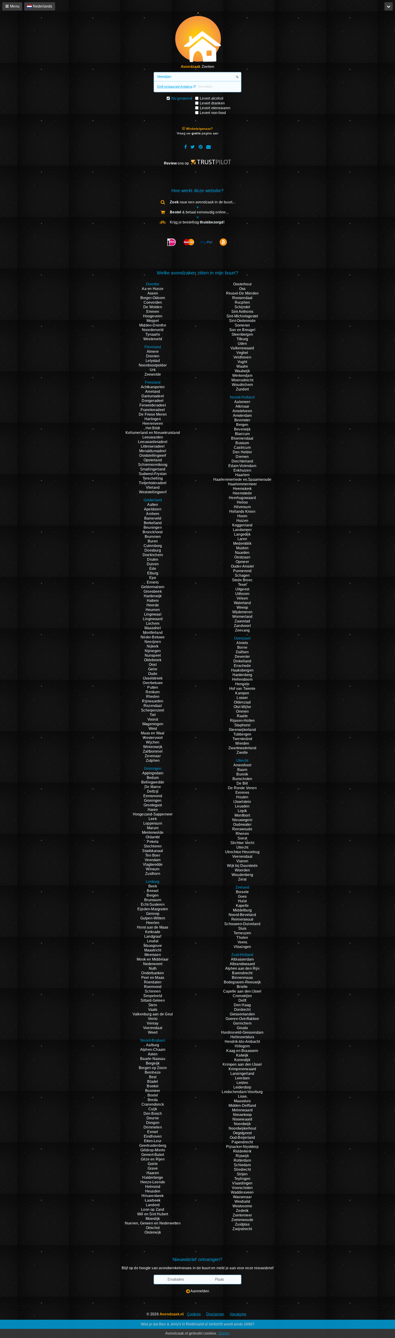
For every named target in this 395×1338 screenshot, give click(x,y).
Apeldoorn (152, 509)
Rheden (152, 696)
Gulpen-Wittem (152, 918)
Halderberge (152, 1177)
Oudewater (242, 824)
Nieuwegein (242, 820)
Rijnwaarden (152, 701)
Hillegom (242, 1046)
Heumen (153, 610)
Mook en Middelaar (152, 959)
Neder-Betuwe (153, 637)
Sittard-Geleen (153, 1000)
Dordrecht (242, 1009)
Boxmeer (152, 1091)
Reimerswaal (242, 919)
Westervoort (153, 738)
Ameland (152, 391)
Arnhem (152, 514)
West (153, 728)
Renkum (153, 692)
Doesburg (152, 550)
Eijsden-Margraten (152, 909)
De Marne (152, 787)
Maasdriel (152, 628)
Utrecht (242, 847)
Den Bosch (153, 1113)
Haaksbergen (242, 670)
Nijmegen (153, 651)
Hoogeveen (153, 316)
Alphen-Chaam (152, 1049)
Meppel (153, 321)
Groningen (153, 800)
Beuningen (153, 527)
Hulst (242, 901)
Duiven (153, 564)
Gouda (242, 1028)
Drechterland (242, 461)
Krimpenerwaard (242, 1069)
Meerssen (152, 955)
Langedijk (242, 534)
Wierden (242, 743)
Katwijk (242, 1055)
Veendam (152, 860)
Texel (242, 585)
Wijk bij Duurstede (242, 866)
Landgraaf (152, 936)
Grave (153, 1168)
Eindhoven (153, 1136)
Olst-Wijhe (242, 707)
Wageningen (152, 724)
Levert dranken (212, 103)
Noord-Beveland (242, 915)
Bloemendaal (242, 438)
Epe (152, 578)
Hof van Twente (242, 688)
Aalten (152, 505)
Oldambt (153, 837)
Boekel (152, 1086)
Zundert (242, 389)
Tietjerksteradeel (152, 483)
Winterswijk (152, 747)
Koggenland (242, 525)
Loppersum (152, 823)
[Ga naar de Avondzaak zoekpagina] (197, 39)
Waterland (242, 603)
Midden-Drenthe (152, 325)
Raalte (242, 716)
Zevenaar (153, 756)
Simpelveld (152, 996)
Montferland (153, 632)
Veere (242, 942)
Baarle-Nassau (152, 1059)
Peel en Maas (152, 978)
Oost (153, 664)
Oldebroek (152, 660)
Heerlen (152, 923)
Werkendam (242, 375)
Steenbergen (242, 334)
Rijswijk (242, 1156)
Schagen (242, 575)
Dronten (152, 356)
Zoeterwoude (242, 1220)
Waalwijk (242, 371)
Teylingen (242, 1179)
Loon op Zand (152, 1209)
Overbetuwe (153, 683)
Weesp (242, 607)
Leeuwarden (152, 437)
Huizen (242, 521)
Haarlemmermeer (242, 484)
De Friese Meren (153, 414)
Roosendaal (242, 298)
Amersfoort (242, 765)
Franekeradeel (153, 410)
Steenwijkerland (242, 730)
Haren (153, 810)
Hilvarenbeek (152, 1196)
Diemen (242, 457)
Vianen (242, 861)
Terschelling (153, 478)
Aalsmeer (242, 402)
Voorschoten (242, 1188)
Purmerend (242, 571)
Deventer (242, 656)
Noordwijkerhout (242, 1128)
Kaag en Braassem (242, 1051)
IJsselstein (242, 802)
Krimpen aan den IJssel (242, 1064)
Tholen (242, 938)
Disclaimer (215, 1314)
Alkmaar (242, 406)
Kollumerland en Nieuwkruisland (152, 433)
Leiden (242, 1083)
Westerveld (152, 339)
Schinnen (153, 991)
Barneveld (152, 518)
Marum (152, 828)
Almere (153, 351)
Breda (153, 1100)
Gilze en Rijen (153, 1159)
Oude (152, 674)
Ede (152, 569)
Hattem (153, 601)
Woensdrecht (242, 380)
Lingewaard (153, 619)
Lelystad (153, 361)
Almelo (242, 643)
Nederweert (153, 964)
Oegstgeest (242, 1133)
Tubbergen (242, 734)
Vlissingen (242, 947)
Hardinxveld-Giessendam (242, 1032)
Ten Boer (152, 855)
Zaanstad (242, 621)
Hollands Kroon (242, 511)
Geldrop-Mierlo (152, 1150)
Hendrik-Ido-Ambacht (242, 1041)
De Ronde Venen (242, 788)
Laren (242, 539)
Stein (152, 1005)
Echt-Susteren (153, 904)
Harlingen (152, 419)
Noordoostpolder (153, 365)
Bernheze (153, 1072)
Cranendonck (152, 1104)
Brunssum (152, 900)
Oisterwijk (152, 1232)
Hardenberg (242, 675)
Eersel (152, 1132)
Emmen (152, 311)
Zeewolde (152, 374)
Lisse (242, 1096)
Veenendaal (242, 856)
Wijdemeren (242, 612)
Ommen (242, 711)
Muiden (242, 548)
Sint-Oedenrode (242, 321)
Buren (153, 541)
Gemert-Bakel (152, 1155)
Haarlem (242, 475)
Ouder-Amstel (242, 566)
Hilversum (242, 507)
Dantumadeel (152, 396)
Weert (153, 1032)
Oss (242, 289)
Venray (152, 1023)
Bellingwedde (152, 782)
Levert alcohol (211, 98)
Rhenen (242, 834)
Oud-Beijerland (242, 1137)
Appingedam (152, 773)
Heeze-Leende (152, 1182)
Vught (242, 362)
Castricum (242, 447)
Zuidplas (242, 1224)
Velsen (242, 598)
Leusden (242, 806)
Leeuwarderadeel (152, 442)
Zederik (242, 1211)
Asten (152, 1054)
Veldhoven (242, 357)
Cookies (194, 1314)
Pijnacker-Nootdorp (242, 1147)
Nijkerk (152, 646)
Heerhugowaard (242, 498)
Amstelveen (242, 411)
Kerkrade (152, 932)
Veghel (242, 353)
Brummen (153, 537)
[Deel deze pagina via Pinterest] (201, 147)
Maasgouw (153, 946)
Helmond (152, 1187)
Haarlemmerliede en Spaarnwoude (242, 479)
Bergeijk (153, 1063)
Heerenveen (152, 423)
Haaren (153, 1173)
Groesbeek (153, 591)
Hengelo (242, 684)
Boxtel (152, 1095)
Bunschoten (242, 779)
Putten (152, 687)
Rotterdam (242, 1160)
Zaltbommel (153, 751)
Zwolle (242, 752)
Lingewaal (152, 614)
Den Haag (242, 1005)
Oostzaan (242, 557)
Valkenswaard (242, 348)
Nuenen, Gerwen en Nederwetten (153, 1223)
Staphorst (242, 725)
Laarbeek (153, 1200)
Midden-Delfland (242, 1105)
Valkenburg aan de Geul (153, 1014)
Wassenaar (242, 1197)
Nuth (153, 968)
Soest (242, 838)
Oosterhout (242, 284)
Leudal (152, 941)
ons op (177, 163)
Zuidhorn (152, 874)
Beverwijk (242, 429)
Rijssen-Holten (242, 720)
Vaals (152, 1009)
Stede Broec (242, 580)
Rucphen (242, 302)
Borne (242, 647)
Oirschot (153, 1228)
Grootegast (153, 805)
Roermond (153, 987)
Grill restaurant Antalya (174, 86)
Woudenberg (242, 875)
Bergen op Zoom (153, 1068)
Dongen (152, 1123)
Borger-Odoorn (152, 298)
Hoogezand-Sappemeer (153, 814)
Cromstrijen (242, 996)
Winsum (152, 869)
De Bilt (242, 783)
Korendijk (242, 1060)
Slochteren (153, 846)
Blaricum (242, 434)
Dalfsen (242, 652)
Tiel (153, 715)
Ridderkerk (242, 1151)
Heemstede (242, 493)
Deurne (153, 1118)
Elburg (152, 573)
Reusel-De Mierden (242, 293)
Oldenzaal (242, 702)
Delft (242, 1000)
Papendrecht (242, 1142)
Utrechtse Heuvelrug (242, 852)
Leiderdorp (242, 1087)
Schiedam (242, 1165)
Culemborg (153, 546)
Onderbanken (152, 973)
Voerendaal (152, 1028)
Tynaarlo (152, 334)
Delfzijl (153, 791)
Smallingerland (152, 469)
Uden (242, 343)
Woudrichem (242, 385)
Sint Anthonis (242, 311)
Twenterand (242, 739)
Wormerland (242, 617)
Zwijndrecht (242, 1229)
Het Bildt (153, 428)
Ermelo (153, 582)
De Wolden (152, 307)
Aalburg (152, 1045)
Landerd (153, 1205)
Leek (153, 819)
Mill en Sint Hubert (152, 1214)
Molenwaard (242, 1110)
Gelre (152, 669)
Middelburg (242, 910)
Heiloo (242, 502)
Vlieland (153, 487)
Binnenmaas (242, 978)
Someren (242, 325)
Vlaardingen (242, 1183)
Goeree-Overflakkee (242, 1019)
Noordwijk (242, 1124)
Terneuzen (242, 933)
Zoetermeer (242, 1215)
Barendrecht (242, 973)
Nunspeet (153, 655)
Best (153, 1077)
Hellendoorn (242, 679)
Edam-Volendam (242, 466)
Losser (242, 698)
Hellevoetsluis (242, 1037)
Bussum (242, 443)
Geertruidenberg (152, 1145)
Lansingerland (242, 1073)
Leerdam (242, 1078)
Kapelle (242, 906)
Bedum (153, 778)
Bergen (153, 895)
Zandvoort (242, 626)
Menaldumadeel (152, 451)
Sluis (242, 928)
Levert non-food (213, 113)
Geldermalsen (152, 587)
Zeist (242, 879)
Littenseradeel (153, 446)
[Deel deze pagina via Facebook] (185, 147)
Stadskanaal (152, 851)
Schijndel (242, 307)
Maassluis (242, 1101)
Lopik (242, 811)
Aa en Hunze (152, 289)
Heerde (153, 605)
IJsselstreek (153, 678)
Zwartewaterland (242, 748)
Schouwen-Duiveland (242, 924)
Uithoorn (242, 594)
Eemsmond (152, 796)
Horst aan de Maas (152, 927)
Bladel (152, 1081)
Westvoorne (242, 1206)
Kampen (242, 693)
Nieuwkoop (242, 1115)
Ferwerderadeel (152, 405)
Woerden (242, 870)
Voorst (152, 719)
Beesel (152, 891)
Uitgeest (242, 589)
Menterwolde (152, 832)
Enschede (242, 666)
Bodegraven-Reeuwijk (242, 982)
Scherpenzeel (152, 710)
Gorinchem (242, 1023)
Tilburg (242, 339)
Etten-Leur (152, 1141)
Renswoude (242, 829)
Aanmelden (199, 1291)
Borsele (242, 892)
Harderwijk (153, 596)
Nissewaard (242, 1119)
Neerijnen (152, 642)
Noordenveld (152, 330)
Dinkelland (242, 661)
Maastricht (152, 950)
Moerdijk (153, 1219)
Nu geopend (181, 98)
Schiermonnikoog (152, 465)
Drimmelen (153, 1127)
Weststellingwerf (152, 492)
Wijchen (152, 742)
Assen (152, 293)
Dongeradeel (152, 401)
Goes (242, 896)
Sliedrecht (242, 1169)
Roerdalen (153, 982)
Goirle (153, 1164)
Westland (242, 1201)
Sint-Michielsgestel (242, 316)
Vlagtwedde (153, 864)
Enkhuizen (242, 470)
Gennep (152, 914)
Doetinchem (153, 555)
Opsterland (153, 460)
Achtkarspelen (153, 387)
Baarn (242, 770)
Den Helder (242, 452)
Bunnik (242, 774)
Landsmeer (242, 530)
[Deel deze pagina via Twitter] (192, 147)
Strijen (242, 1174)
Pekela (152, 842)
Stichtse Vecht (242, 843)
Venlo (152, 1019)
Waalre (242, 366)
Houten (242, 797)
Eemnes (242, 792)
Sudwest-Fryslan (153, 474)
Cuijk (152, 1109)
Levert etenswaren (215, 108)
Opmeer (242, 562)
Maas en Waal (152, 733)
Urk (153, 370)
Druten (152, 559)
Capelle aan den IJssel (242, 991)
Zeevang (242, 630)
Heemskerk (242, 489)
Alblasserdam (242, 959)
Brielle (242, 987)
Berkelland (153, 523)
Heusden (152, 1191)
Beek (152, 886)
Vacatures (238, 1314)
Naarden (242, 553)
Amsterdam (242, 415)
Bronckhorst (153, 532)
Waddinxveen (242, 1192)
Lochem (152, 623)
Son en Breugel (242, 330)
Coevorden (153, 302)
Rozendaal (153, 706)
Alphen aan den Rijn (242, 968)
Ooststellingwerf (152, 455)
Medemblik (242, 543)
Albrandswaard (242, 964)
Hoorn (242, 516)
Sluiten (224, 1333)
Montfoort (242, 815)
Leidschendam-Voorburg (242, 1092)
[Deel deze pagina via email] (208, 147)
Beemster (242, 420)
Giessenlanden (242, 1014)
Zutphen (153, 760)
